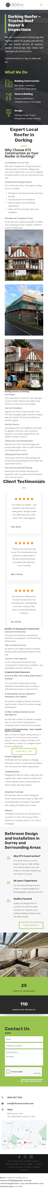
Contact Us (24, 751)
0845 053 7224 (14, 1097)
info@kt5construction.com (20, 1103)
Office (10, 1110)
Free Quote (31, 925)
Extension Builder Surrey (15, 1164)
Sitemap (28, 1167)
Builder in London (34, 1164)
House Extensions (15, 1167)
